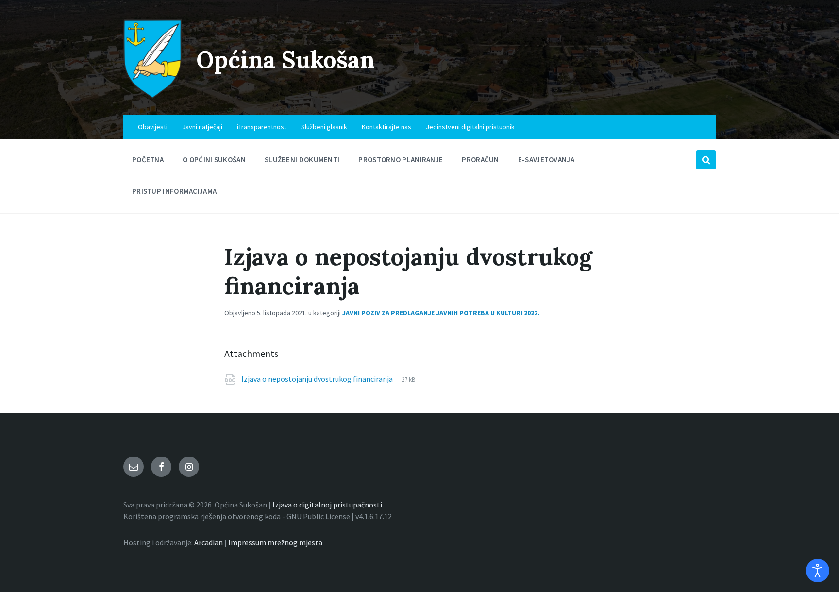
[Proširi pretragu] (706, 159)
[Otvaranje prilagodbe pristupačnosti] (817, 570)
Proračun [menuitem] (480, 159)
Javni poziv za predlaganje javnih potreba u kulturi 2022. (440, 312)
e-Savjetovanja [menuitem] (546, 159)
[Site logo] (152, 96)
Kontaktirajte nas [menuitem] (386, 126)
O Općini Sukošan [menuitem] (214, 159)
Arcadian (208, 542)
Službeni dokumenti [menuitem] (302, 159)
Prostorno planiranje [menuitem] (400, 159)
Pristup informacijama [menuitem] (174, 191)
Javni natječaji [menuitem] (202, 126)
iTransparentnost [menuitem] (261, 126)
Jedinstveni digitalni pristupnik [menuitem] (470, 126)
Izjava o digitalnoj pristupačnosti (327, 504)
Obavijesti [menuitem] (153, 126)
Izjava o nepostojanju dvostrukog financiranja (317, 379)
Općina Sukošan (285, 59)
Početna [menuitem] (148, 159)
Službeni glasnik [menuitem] (324, 126)
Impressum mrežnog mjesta (275, 542)
